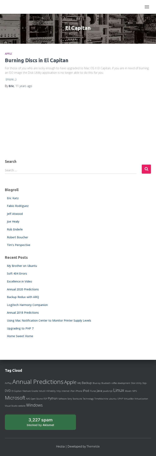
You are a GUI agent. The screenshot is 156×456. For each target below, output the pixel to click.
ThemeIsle (93, 446)
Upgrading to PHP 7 (20, 328)
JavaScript (108, 391)
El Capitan (17, 391)
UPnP (120, 398)
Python (53, 398)
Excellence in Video (19, 281)
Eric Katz (13, 198)
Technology (88, 398)
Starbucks (77, 398)
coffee (114, 383)
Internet (65, 391)
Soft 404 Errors (17, 273)
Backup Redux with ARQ (23, 297)
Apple (8, 53)
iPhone (78, 391)
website (21, 405)
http (58, 391)
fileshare (27, 391)
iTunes (93, 391)
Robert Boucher (17, 237)
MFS (134, 391)
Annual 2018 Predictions (23, 312)
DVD (8, 391)
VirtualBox (129, 398)
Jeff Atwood (15, 214)
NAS (28, 398)
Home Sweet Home (20, 336)
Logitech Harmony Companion (27, 305)
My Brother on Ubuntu (22, 266)
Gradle (34, 391)
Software (62, 398)
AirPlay (8, 383)
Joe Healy (13, 221)
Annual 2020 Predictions (23, 289)
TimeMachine (101, 398)
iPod (86, 391)
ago (23, 86)
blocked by (45, 423)
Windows (34, 405)
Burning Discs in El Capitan (36, 60)
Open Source (37, 398)
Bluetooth (106, 383)
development (124, 383)
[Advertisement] (78, 124)
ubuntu (113, 398)
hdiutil (42, 391)
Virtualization (141, 398)
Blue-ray (97, 383)
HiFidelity (51, 391)
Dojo (144, 383)
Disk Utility (136, 383)
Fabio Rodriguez (18, 206)
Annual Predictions (37, 382)
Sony (69, 398)
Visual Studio (11, 405)
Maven (128, 391)
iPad (72, 391)
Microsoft (15, 397)
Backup (87, 383)
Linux (118, 390)
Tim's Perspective (18, 245)
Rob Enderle (15, 229)
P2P (45, 398)
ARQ (79, 383)
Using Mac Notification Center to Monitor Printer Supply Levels (49, 320)
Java (99, 391)
